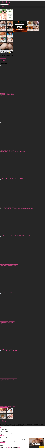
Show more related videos (4, 407)
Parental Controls (4, 420)
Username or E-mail (3, 441)
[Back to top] (0, 427)
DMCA (3, 422)
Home (3, 6)
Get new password (2, 442)
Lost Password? (4, 435)
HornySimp (5, 2)
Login (1, 435)
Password (1, 434)
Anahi (4, 60)
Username (1, 433)
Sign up (9, 447)
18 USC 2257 (4, 421)
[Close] (0, 428)
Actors (3, 7)
